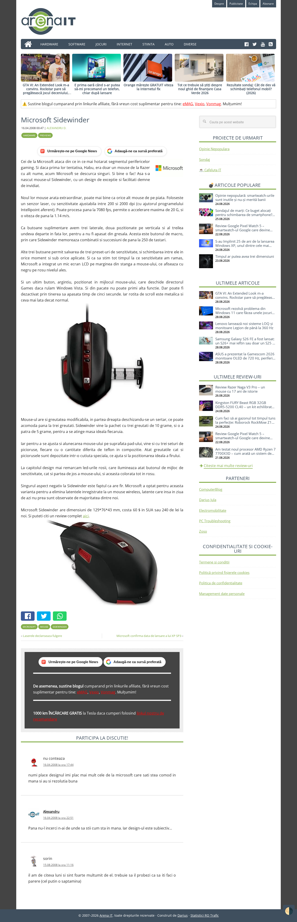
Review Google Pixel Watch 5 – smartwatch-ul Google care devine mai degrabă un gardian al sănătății (243, 229)
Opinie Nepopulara (214, 148)
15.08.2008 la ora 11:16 (58, 865)
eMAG (188, 103)
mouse (44, 626)
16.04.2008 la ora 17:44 (58, 765)
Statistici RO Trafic (204, 915)
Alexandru (51, 811)
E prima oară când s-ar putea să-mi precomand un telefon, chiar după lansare (97, 89)
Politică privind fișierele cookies (224, 572)
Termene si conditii (214, 562)
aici (86, 515)
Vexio (199, 103)
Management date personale (222, 593)
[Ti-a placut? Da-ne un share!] (29, 616)
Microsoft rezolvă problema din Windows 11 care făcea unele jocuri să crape (243, 312)
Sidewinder (60, 626)
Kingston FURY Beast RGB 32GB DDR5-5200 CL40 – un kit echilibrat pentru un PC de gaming (243, 406)
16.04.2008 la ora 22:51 (58, 818)
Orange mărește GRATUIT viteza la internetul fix (148, 87)
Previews (45, 135)
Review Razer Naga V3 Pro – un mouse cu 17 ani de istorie (240, 389)
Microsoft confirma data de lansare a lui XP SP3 (148, 636)
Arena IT (52, 21)
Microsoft (29, 626)
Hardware (29, 135)
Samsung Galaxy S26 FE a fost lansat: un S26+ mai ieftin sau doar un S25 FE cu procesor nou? (245, 343)
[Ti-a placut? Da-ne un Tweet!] (45, 616)
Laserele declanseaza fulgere (42, 636)
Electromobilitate (212, 510)
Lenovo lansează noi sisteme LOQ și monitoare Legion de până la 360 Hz (244, 325)
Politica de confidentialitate (220, 583)
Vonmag (213, 103)
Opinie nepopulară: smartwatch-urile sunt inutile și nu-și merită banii (244, 197)
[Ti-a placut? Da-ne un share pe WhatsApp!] (61, 616)
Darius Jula (207, 499)
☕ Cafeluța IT (210, 170)
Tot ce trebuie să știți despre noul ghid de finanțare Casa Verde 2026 (200, 89)
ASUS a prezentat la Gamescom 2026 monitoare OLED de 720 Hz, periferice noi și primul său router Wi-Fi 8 (245, 358)
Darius (183, 915)
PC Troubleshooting (214, 520)
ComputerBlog (210, 489)
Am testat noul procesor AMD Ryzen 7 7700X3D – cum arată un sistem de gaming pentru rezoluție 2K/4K (245, 453)
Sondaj (204, 159)
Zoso (203, 531)
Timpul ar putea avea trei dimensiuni (244, 256)
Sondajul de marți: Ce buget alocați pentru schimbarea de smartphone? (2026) (243, 214)
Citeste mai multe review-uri (228, 465)
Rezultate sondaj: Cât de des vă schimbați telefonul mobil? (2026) (251, 89)
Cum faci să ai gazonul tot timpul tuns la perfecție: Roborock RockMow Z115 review (245, 422)
